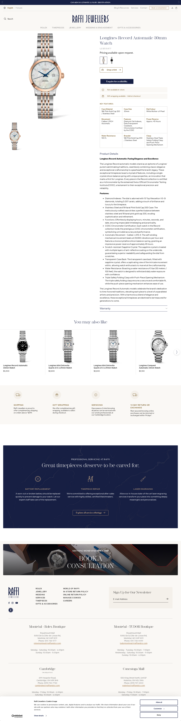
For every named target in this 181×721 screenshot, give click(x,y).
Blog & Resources (121, 8)
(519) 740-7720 (50, 683)
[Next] (177, 352)
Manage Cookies (72, 598)
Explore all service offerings (89, 512)
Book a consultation (159, 8)
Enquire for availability (116, 81)
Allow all (159, 702)
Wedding (40, 595)
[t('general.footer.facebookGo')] (9, 603)
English (10, 8)
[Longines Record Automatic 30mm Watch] (103, 60)
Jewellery (41, 592)
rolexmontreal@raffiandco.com (47, 643)
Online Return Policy (75, 595)
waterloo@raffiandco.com (133, 685)
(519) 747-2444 (136, 683)
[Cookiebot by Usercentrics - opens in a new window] (17, 716)
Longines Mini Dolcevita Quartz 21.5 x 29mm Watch (60, 366)
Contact (143, 8)
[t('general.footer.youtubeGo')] (17, 603)
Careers (67, 601)
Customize (158, 709)
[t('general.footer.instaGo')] (13, 603)
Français (19, 8)
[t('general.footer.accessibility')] (10, 610)
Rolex (39, 589)
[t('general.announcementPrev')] (2, 2)
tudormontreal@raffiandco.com (133, 643)
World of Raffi (71, 589)
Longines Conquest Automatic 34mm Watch (149, 366)
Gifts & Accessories (47, 604)
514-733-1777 (50, 641)
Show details (39, 716)
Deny (159, 715)
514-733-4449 (137, 641)
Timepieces (41, 601)
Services (134, 8)
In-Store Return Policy (75, 592)
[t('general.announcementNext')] (179, 2)
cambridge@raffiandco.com (47, 685)
